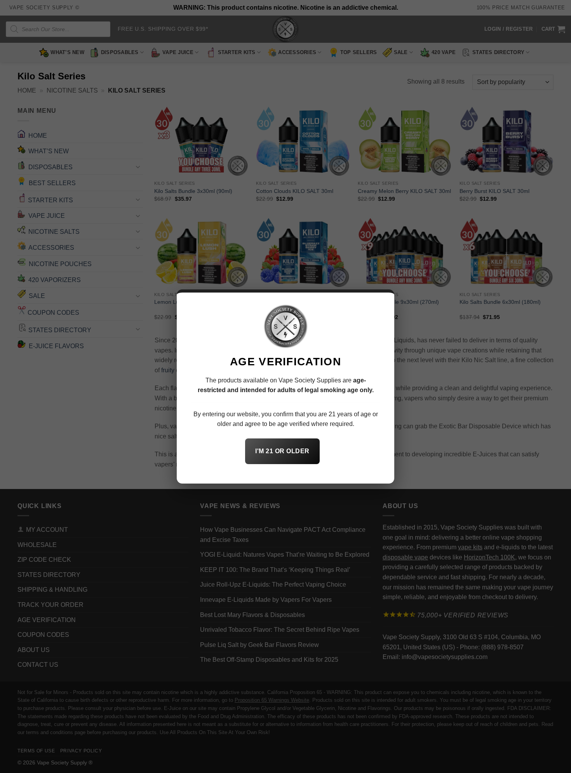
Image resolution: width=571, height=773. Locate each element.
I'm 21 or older (282, 451)
